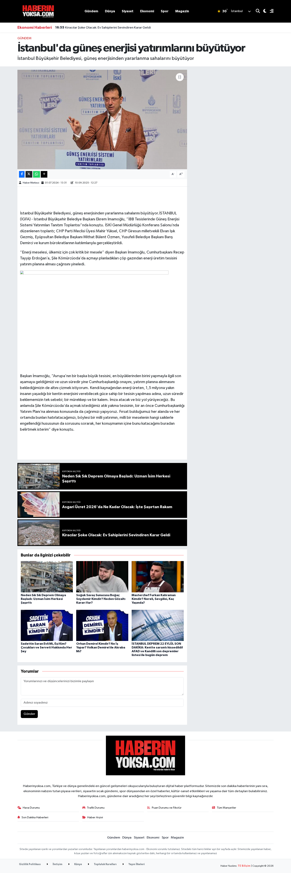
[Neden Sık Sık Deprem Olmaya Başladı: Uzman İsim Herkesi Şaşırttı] (47, 576)
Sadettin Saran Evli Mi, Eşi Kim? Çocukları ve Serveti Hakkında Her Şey (46, 647)
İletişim (57, 864)
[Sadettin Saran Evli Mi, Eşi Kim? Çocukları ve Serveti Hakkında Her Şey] (47, 625)
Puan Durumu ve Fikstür (167, 807)
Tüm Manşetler (226, 807)
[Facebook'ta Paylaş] (22, 174)
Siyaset (127, 11)
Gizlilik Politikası (30, 864)
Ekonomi (147, 11)
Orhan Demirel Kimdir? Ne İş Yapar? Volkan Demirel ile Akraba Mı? (100, 647)
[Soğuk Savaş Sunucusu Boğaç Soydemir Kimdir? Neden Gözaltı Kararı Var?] (102, 576)
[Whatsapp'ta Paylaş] (36, 174)
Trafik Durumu (96, 807)
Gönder (29, 714)
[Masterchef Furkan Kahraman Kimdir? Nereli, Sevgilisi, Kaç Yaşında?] (158, 576)
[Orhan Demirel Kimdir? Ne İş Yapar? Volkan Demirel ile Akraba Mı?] (102, 625)
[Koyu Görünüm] (263, 11)
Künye (78, 864)
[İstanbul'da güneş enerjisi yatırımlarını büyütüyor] (102, 119)
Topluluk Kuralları (105, 864)
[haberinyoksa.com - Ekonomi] (38, 11)
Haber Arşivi (95, 817)
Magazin (182, 11)
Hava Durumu (31, 807)
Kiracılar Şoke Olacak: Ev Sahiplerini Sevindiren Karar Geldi (103, 27)
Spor (164, 11)
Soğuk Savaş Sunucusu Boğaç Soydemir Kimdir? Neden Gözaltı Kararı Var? (100, 599)
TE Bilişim (244, 866)
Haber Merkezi (31, 183)
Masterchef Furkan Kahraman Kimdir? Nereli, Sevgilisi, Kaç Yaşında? (154, 599)
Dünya (110, 11)
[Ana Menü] (270, 11)
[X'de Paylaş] (29, 174)
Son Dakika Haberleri (35, 817)
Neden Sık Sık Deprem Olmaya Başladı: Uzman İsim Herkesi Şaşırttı (43, 599)
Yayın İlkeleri (136, 864)
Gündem (91, 11)
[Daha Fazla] (44, 174)
